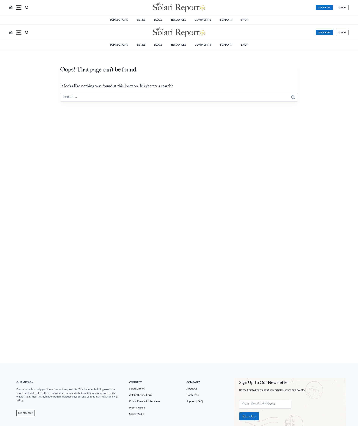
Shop (244, 19)
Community (203, 19)
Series (141, 19)
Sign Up (249, 416)
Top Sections (119, 19)
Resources (178, 19)
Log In (342, 7)
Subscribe (324, 7)
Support (226, 19)
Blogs (158, 19)
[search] (12, 7)
